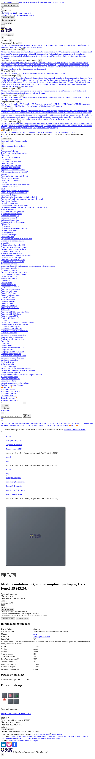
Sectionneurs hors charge (24, 86)
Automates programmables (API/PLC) (49, 52)
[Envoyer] (29, 416)
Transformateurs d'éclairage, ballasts (24, 45)
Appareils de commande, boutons (23, 52)
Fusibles (52, 54)
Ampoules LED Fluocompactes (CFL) (15, 312)
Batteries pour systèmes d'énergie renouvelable (58, 124)
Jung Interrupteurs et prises (15, 482)
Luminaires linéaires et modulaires (78, 113)
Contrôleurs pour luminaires (11, 161)
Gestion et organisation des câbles (59, 80)
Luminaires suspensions (34, 119)
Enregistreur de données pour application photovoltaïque (25, 126)
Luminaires (64, 425)
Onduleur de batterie (8, 381)
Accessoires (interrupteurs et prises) (24, 91)
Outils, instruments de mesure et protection (38, 82)
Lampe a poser (70, 115)
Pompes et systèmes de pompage (24, 69)
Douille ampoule (15, 47)
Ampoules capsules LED (48, 104)
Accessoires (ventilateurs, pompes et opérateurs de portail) (32, 63)
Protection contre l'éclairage (64, 82)
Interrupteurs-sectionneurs (81, 80)
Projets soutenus (38, 738)
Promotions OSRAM (53, 132)
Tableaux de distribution (40, 84)
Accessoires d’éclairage (9, 423)
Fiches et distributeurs (9, 278)
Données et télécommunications (68, 78)
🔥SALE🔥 (73, 425)
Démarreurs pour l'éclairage (32, 47)
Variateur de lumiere (39, 93)
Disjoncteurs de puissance (19, 54)
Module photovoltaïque (54, 126)
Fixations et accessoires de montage (34, 80)
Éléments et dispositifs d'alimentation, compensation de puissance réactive (28, 266)
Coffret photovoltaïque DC (11, 372)
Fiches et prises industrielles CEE (13, 245)
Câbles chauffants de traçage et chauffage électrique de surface (51, 65)
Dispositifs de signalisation (39, 54)
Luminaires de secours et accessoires (35, 113)
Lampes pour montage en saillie (31, 117)
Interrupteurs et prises (16, 425)
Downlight (50, 115)
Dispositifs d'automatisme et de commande (40, 78)
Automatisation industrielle (28, 423)
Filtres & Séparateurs (81, 65)
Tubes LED (62, 104)
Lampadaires (59, 115)
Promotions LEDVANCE (35, 132)
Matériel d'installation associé (12, 82)
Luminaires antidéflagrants (82, 111)
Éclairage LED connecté (53, 106)
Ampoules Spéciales (53, 97)
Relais (21, 56)
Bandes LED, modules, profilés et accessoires (28, 111)
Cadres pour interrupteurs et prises (49, 91)
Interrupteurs (15, 93)
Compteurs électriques (9, 195)
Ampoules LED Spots (31, 104)
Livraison (50, 736)
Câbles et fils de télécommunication (24, 73)
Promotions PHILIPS (68, 132)
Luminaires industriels (57, 113)
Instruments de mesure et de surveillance (70, 54)
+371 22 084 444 (42, 734)
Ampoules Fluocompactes (20, 97)
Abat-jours (41, 45)
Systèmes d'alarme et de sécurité (19, 84)
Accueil (8, 436)
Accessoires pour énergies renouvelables (26, 124)
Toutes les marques (31, 740)
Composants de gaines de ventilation (14, 65)
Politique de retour (74, 736)
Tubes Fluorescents (15, 100)
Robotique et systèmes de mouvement (38, 56)
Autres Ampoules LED (35, 106)
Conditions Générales (9, 738)
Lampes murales (13, 117)
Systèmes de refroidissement (35, 67)
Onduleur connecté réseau (73, 126)
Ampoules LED (17, 104)
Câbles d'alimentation (45, 73)
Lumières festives (49, 119)
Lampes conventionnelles (34, 425)
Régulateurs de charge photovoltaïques (21, 128)
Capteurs (67, 52)
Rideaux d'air (41, 69)
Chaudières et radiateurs (79, 63)
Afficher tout (6, 45)
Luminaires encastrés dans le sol (13, 119)
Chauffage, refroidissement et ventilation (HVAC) (56, 423)
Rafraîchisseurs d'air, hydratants (12, 67)
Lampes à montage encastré (53, 117)
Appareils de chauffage (62, 63)
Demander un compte (18, 736)
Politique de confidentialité (36, 736)
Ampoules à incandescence (71, 97)
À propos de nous (60, 736)
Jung (7, 461)
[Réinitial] (25, 416)
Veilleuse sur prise (62, 119)
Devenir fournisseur (24, 738)
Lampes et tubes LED (52, 425)
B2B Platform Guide (52, 738)
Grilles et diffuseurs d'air (10, 220)
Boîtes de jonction (17, 78)
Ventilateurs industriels (72, 67)
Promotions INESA (18, 132)
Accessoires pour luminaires (56, 45)
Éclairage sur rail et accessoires (34, 115)
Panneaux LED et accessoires (12, 115)
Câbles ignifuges (59, 73)
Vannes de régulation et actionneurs (65, 56)
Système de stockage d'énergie (46, 128)
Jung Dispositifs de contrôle (16, 490)
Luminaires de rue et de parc (11, 113)
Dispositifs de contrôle (70, 91)
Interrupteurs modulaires (10, 56)
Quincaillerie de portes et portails (13, 260)
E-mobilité (84, 78)
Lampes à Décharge (8, 297)
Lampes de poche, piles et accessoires (59, 111)
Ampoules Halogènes (38, 97)
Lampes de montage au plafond (12, 347)
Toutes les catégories (16, 740)
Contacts (85, 736)
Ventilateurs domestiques (55, 67)
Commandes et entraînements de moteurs (16, 176)
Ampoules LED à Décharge (16, 106)
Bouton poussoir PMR (14, 449)
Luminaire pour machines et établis (76, 117)
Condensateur (71, 45)
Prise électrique (26, 93)
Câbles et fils (80, 423)
